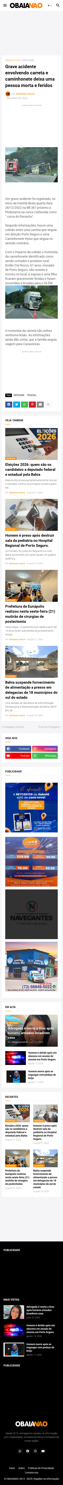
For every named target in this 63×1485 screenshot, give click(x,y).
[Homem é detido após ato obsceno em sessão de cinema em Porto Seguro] (15, 1058)
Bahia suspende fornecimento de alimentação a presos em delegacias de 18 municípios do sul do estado (31, 690)
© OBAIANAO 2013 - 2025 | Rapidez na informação (31, 1478)
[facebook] (28, 1451)
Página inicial (12, 60)
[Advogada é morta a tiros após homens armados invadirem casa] (14, 1312)
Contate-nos (31, 1472)
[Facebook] (8, 405)
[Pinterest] (32, 405)
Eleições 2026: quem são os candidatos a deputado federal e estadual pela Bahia (30, 469)
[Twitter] (16, 405)
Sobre (21, 1468)
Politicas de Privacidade (41, 1468)
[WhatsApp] (24, 405)
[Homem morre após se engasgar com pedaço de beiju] (15, 1077)
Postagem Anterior (14, 727)
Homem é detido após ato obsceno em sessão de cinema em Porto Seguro (42, 1056)
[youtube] (43, 1451)
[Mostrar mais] (48, 405)
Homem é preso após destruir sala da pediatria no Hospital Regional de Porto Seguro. (29, 540)
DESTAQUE (28, 60)
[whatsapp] (20, 1451)
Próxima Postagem (48, 727)
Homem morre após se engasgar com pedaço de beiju (42, 1075)
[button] (5, 5)
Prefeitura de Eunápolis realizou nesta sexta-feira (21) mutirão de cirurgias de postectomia (30, 614)
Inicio (12, 1468)
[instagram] (35, 1451)
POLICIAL (31, 395)
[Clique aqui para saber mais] (31, 1219)
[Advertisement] (32, 33)
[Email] (40, 405)
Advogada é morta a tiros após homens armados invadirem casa (40, 1310)
